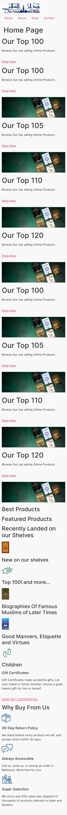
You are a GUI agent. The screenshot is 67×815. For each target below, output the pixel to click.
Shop (34, 18)
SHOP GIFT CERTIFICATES (20, 699)
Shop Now (9, 61)
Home (8, 18)
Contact (49, 18)
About (22, 18)
